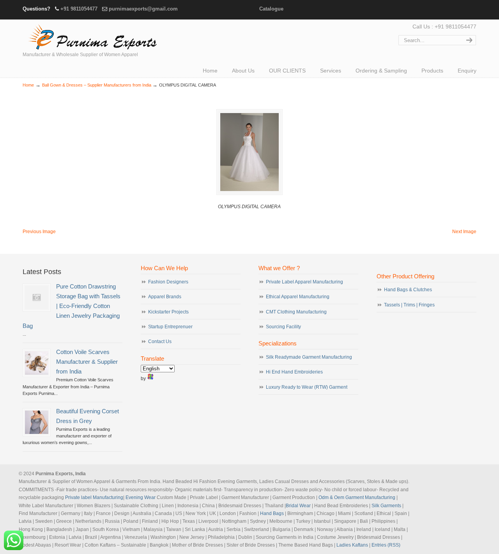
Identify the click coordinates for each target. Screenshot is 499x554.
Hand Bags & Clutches (408, 289)
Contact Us (160, 341)
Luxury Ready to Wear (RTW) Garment (306, 387)
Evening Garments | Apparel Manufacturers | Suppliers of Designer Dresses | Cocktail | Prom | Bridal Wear (91, 36)
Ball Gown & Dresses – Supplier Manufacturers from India (96, 85)
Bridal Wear (298, 505)
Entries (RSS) (386, 545)
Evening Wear (141, 497)
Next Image (464, 231)
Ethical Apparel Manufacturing (297, 296)
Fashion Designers (168, 282)
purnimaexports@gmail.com (143, 9)
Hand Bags (272, 513)
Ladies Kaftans (352, 545)
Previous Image (39, 231)
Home (28, 85)
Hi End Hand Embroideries (294, 372)
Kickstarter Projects (168, 312)
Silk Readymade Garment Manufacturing (309, 357)
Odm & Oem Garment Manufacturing (357, 497)
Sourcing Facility (283, 326)
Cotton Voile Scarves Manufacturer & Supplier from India (87, 362)
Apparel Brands (164, 296)
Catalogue (271, 9)
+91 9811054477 (78, 9)
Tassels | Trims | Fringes (409, 305)
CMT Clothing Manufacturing (296, 312)
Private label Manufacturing (94, 497)
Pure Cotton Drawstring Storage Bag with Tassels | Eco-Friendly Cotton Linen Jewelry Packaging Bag (71, 306)
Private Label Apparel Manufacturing (304, 282)
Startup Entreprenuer (170, 326)
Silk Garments (386, 505)
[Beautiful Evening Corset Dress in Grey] (36, 422)
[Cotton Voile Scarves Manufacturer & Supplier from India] (36, 363)
